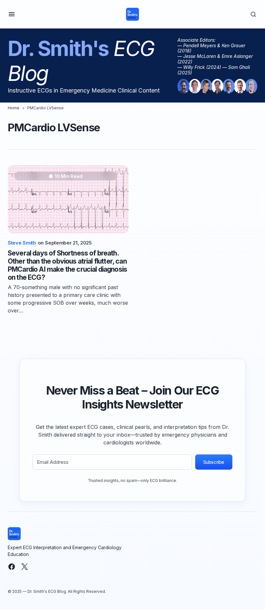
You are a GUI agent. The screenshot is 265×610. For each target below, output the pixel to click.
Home (13, 107)
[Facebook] (11, 566)
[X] (24, 566)
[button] (12, 14)
